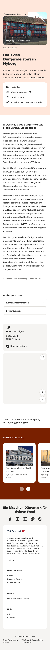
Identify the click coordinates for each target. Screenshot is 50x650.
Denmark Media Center (18, 598)
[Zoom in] (42, 392)
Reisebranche (13, 583)
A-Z (8, 614)
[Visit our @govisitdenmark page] (32, 519)
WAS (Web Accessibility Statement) (32, 641)
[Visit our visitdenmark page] (25, 519)
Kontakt (11, 618)
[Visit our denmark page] (10, 519)
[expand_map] (42, 357)
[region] (25, 378)
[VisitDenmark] (16, 531)
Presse (10, 575)
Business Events (14, 579)
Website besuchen (19, 92)
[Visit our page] (17, 519)
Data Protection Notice (10, 641)
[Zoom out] (42, 399)
